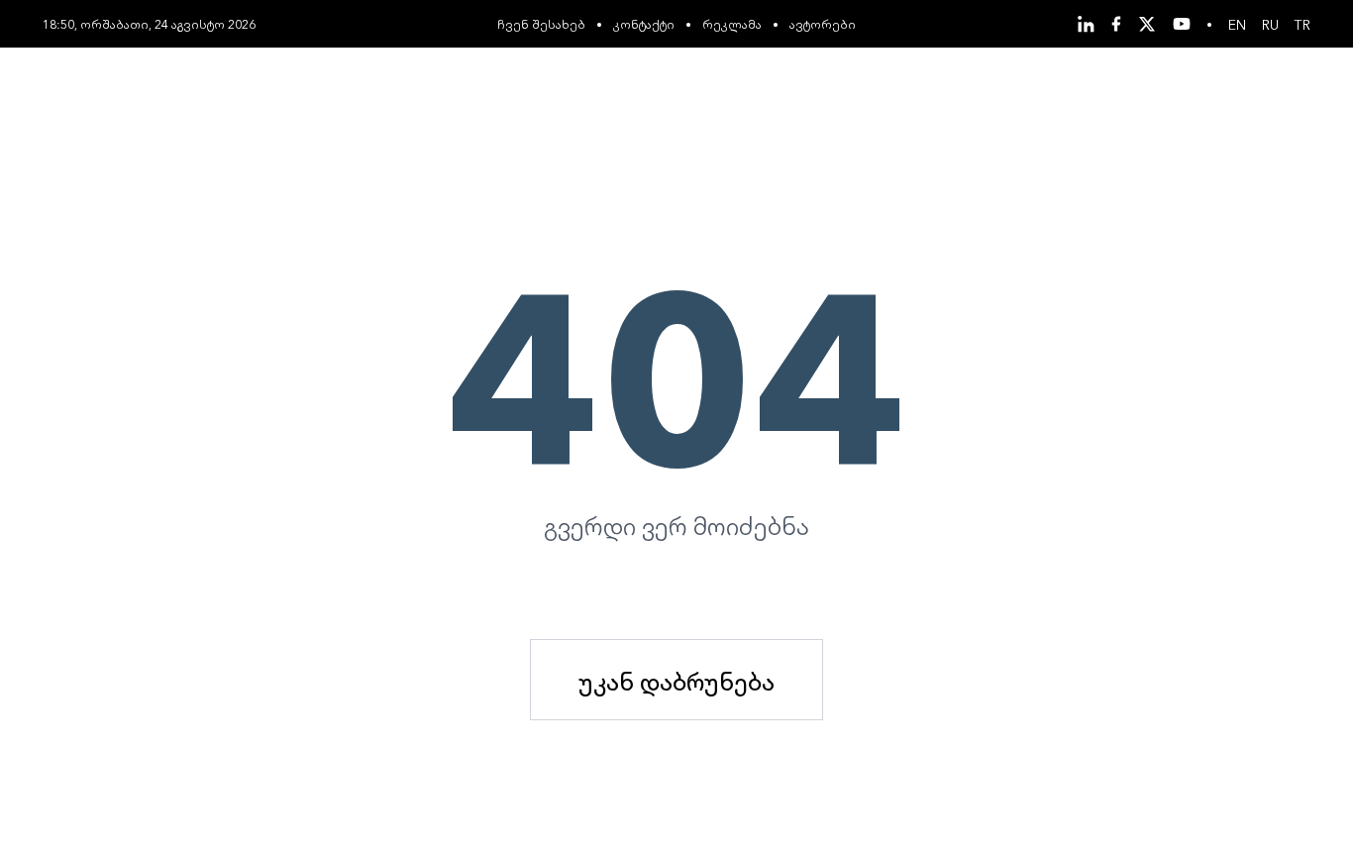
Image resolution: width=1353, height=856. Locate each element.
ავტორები (822, 23)
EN (1237, 24)
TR (1302, 24)
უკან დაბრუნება (676, 679)
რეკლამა (732, 23)
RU (1270, 24)
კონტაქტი (644, 23)
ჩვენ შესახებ (541, 23)
